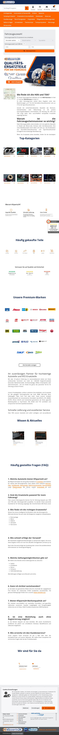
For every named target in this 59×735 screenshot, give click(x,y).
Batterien (41, 13)
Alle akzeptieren (49, 708)
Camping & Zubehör (9, 16)
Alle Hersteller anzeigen (29, 365)
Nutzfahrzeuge (8, 19)
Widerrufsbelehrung (39, 592)
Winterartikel (7, 25)
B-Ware (34, 13)
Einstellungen (35, 708)
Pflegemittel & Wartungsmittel (45, 19)
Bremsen (48, 483)
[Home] (9, 2)
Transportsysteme (40, 22)
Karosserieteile (46, 485)
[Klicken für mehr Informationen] (24, 44)
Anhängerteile (8, 13)
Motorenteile (24, 485)
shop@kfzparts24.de (8, 724)
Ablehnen (25, 708)
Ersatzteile (21, 715)
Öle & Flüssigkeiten (20, 19)
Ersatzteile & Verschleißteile (25, 16)
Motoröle (20, 718)
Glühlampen (39, 16)
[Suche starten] (27, 8)
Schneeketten (19, 22)
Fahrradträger (22, 717)
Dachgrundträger (22, 713)
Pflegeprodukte (17, 487)
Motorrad (48, 16)
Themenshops (29, 22)
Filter (9, 485)
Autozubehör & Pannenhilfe (22, 13)
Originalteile (31, 19)
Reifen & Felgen (8, 22)
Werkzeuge (51, 22)
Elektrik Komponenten (35, 485)
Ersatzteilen (39, 481)
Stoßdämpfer (15, 485)
